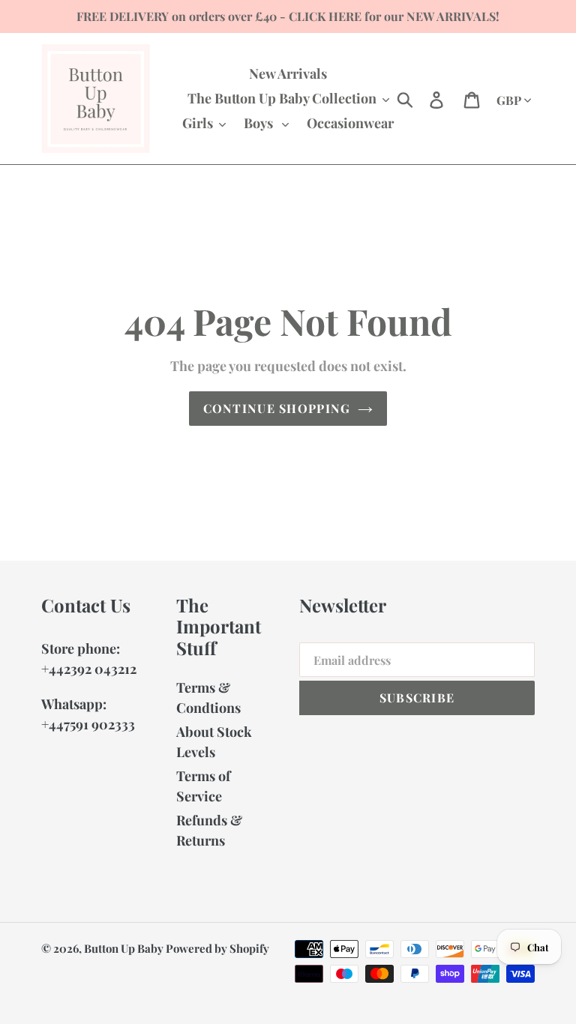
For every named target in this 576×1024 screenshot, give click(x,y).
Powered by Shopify (217, 948)
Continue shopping (277, 408)
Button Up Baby (125, 948)
